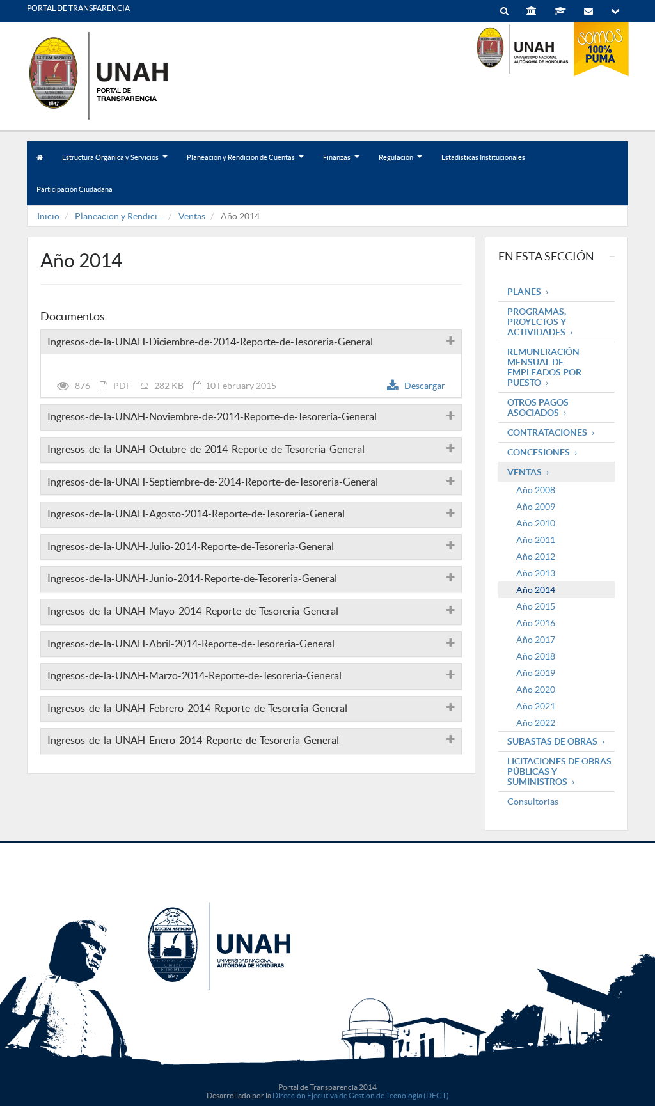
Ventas (191, 216)
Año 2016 (535, 623)
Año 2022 (535, 723)
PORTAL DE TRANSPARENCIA (78, 8)
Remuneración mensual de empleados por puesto (544, 367)
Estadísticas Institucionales (483, 157)
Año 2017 (535, 640)
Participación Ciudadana (74, 189)
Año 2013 (535, 573)
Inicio (48, 216)
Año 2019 (535, 673)
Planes (524, 292)
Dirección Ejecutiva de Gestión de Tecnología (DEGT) (360, 1095)
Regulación (400, 163)
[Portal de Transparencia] (123, 75)
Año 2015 (535, 606)
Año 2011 (535, 540)
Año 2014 (535, 590)
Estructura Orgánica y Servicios (114, 163)
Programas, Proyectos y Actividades (536, 321)
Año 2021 (535, 706)
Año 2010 (535, 523)
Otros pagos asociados (538, 407)
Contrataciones (547, 432)
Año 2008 (535, 490)
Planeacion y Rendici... (119, 216)
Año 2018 (535, 656)
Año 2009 (535, 507)
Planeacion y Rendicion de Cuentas (245, 163)
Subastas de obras (552, 741)
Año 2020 (535, 689)
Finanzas (340, 163)
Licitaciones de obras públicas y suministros (559, 771)
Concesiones (538, 452)
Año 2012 (535, 556)
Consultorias (532, 801)
